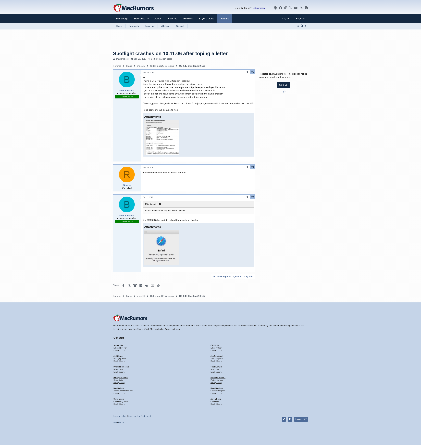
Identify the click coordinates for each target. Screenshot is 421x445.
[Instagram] (285, 8)
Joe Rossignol (216, 356)
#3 (252, 197)
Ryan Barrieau (216, 388)
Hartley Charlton (120, 377)
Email (115, 350)
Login (283, 91)
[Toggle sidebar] (306, 26)
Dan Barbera (118, 388)
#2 (252, 167)
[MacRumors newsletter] (306, 8)
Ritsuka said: (151, 204)
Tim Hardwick (216, 367)
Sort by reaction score (161, 59)
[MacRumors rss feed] (301, 8)
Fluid (115, 422)
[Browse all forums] (298, 26)
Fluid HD (121, 422)
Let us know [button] (258, 8)
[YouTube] (295, 8)
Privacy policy (119, 416)
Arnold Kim (118, 345)
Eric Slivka (214, 345)
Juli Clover (118, 356)
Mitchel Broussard (121, 367)
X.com (121, 350)
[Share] (247, 72)
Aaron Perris (215, 399)
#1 (252, 72)
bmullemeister (122, 59)
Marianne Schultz (217, 377)
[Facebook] (280, 8)
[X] (290, 8)
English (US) (301, 419)
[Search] (302, 26)
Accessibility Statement (139, 416)
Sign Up (283, 84)
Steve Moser (118, 399)
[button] (138, 18)
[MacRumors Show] (275, 8)
